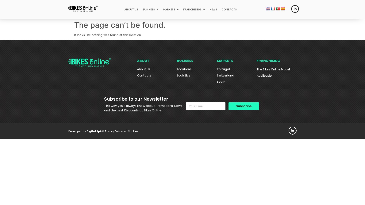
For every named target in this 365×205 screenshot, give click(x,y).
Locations (184, 69)
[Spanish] (283, 9)
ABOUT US (131, 9)
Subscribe (244, 106)
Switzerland (225, 75)
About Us (143, 69)
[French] (273, 9)
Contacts (144, 75)
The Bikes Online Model (273, 69)
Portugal (223, 69)
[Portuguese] (278, 9)
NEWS (213, 9)
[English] (268, 9)
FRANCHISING (192, 9)
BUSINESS (149, 9)
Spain (221, 82)
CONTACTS (229, 9)
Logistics (183, 75)
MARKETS (169, 9)
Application (265, 76)
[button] (150, 9)
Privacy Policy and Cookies (121, 131)
